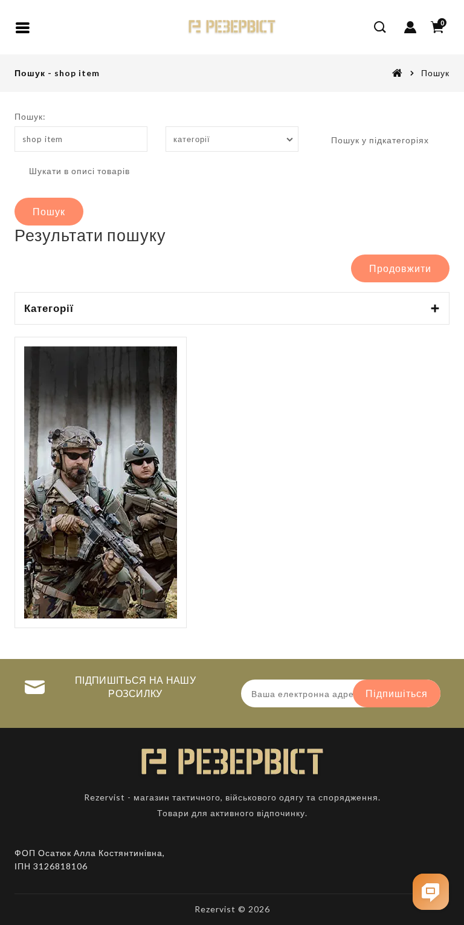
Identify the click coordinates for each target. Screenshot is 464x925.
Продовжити (400, 268)
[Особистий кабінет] (410, 27)
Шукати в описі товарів (78, 171)
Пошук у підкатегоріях (379, 140)
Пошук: (30, 116)
